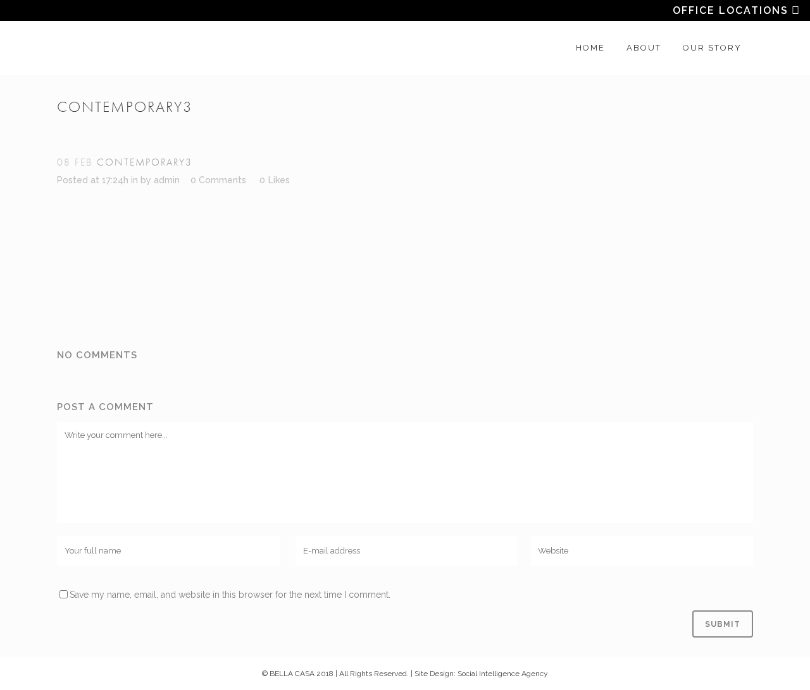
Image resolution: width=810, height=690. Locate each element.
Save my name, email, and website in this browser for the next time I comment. (230, 595)
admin (167, 180)
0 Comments (218, 180)
